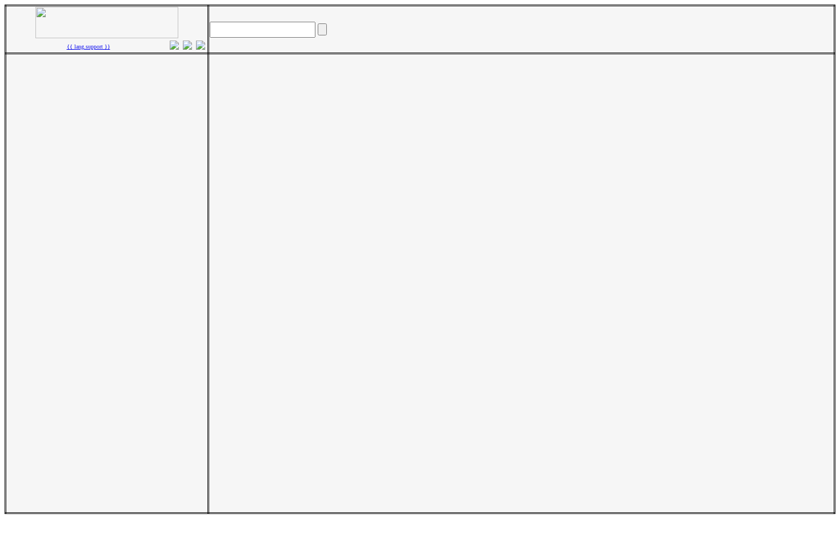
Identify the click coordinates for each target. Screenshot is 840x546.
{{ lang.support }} (88, 46)
